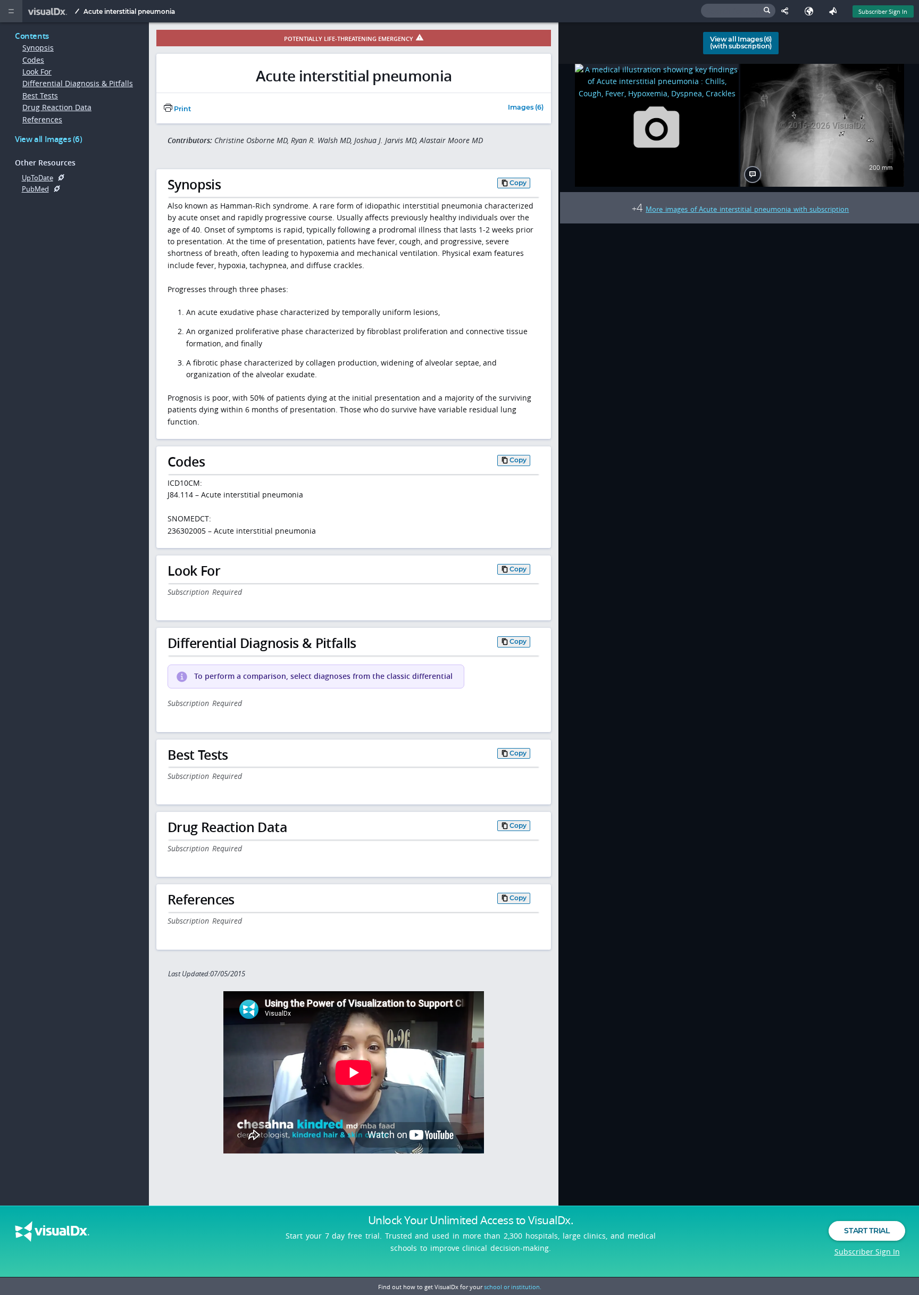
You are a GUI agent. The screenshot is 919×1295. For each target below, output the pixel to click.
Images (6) (526, 107)
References (42, 119)
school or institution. (512, 1287)
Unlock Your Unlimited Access (470, 1220)
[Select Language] (811, 11)
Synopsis (38, 48)
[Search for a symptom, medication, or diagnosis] (738, 11)
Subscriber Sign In (882, 11)
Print (181, 109)
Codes (33, 60)
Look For (37, 72)
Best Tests (40, 95)
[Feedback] (835, 11)
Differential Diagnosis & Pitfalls (77, 83)
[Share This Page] (787, 11)
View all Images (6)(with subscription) (741, 42)
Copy (518, 183)
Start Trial (866, 1230)
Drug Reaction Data (56, 107)
